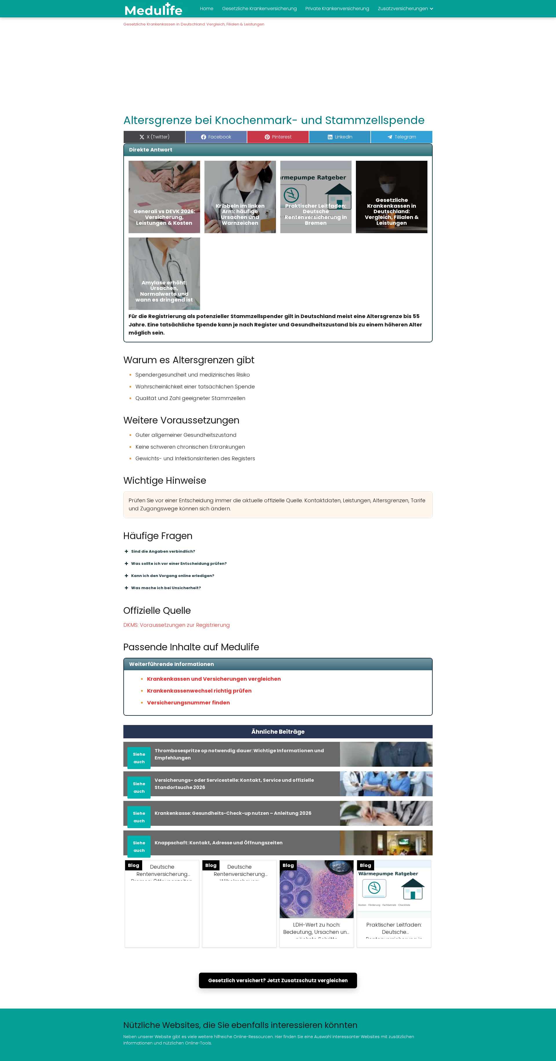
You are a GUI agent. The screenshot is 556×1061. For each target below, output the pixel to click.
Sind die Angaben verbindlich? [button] (163, 551)
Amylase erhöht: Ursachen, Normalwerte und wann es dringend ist (164, 291)
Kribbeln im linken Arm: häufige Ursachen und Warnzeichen (240, 214)
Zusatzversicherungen (403, 8)
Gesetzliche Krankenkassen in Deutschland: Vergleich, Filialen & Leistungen (392, 211)
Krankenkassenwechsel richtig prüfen (199, 690)
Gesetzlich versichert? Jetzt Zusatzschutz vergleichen (278, 980)
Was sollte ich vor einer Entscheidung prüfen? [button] (179, 563)
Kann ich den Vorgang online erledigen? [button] (172, 575)
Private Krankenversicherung (337, 8)
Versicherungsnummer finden (188, 702)
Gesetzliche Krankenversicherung (259, 8)
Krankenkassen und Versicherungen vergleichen (214, 678)
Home (206, 8)
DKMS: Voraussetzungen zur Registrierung (176, 625)
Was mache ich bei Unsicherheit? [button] (166, 588)
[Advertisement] (278, 69)
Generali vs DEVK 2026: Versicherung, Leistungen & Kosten (164, 217)
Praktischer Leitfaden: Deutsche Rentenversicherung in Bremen (316, 214)
